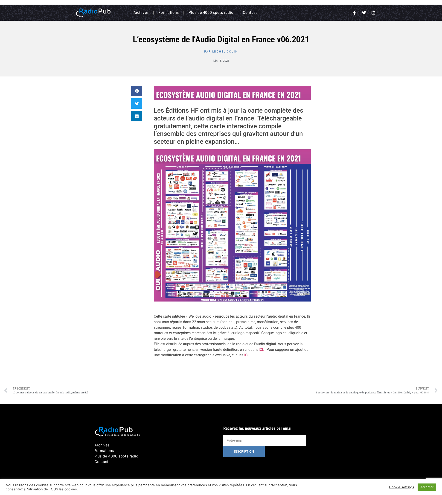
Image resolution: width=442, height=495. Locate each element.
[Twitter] (364, 13)
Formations (168, 12)
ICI (246, 355)
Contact (250, 12)
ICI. (261, 349)
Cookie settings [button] (401, 487)
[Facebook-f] (354, 13)
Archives (141, 12)
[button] (136, 91)
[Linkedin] (373, 13)
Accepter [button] (426, 487)
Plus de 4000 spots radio (211, 12)
